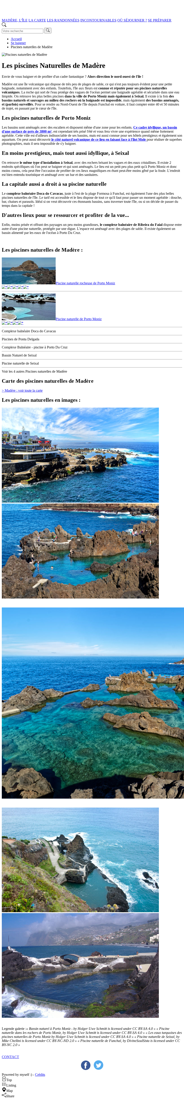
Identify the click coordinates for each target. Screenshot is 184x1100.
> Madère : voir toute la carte (22, 390)
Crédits (40, 1074)
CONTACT (10, 1057)
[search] (47, 30)
